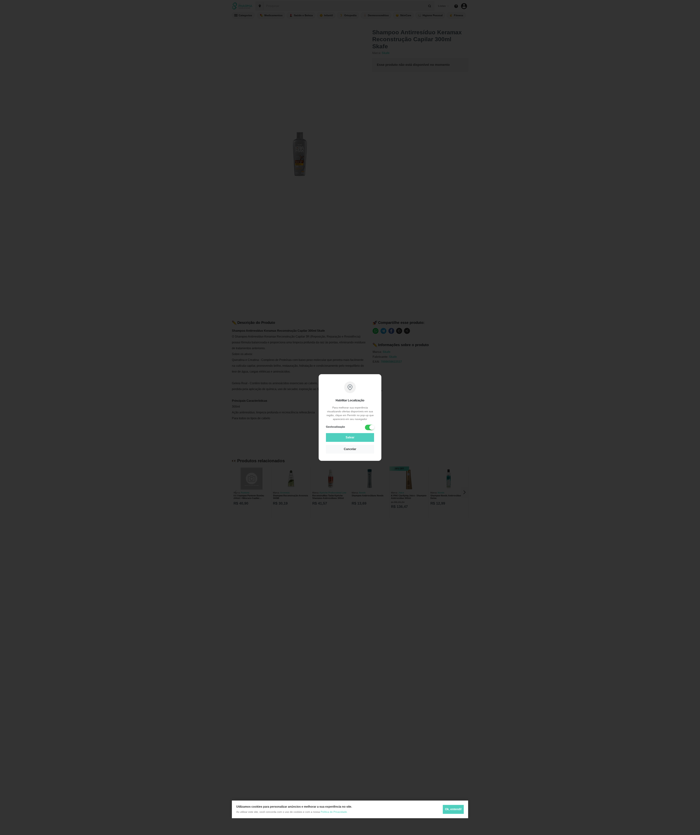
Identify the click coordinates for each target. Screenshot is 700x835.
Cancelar (350, 449)
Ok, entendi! (453, 809)
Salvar (350, 437)
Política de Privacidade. (334, 811)
